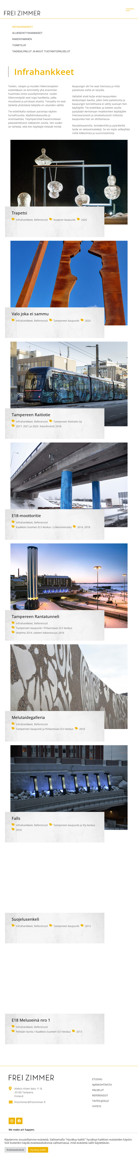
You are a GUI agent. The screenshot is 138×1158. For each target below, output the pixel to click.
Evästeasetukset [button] (15, 1149)
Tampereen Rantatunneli (35, 616)
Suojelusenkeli (25, 919)
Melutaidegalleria (28, 717)
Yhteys (96, 1106)
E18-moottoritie (26, 515)
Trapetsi (19, 213)
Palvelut (98, 1090)
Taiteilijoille (100, 1101)
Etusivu (97, 1079)
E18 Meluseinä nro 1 (31, 1020)
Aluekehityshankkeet (27, 33)
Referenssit (41, 219)
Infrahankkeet (22, 26)
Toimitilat (19, 45)
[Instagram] (12, 1121)
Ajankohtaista (102, 1084)
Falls (16, 818)
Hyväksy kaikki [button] (38, 1149)
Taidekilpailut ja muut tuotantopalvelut (41, 51)
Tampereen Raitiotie (31, 414)
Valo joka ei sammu (30, 314)
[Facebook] (19, 1121)
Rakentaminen (22, 39)
